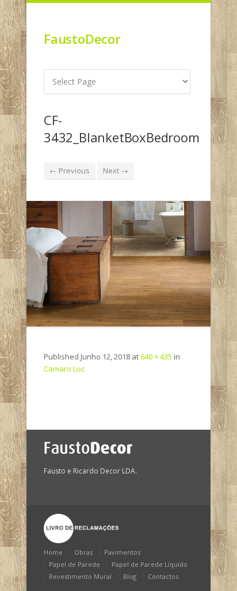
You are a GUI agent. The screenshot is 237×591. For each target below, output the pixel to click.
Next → (115, 170)
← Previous (69, 170)
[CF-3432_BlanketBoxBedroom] (118, 264)
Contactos (163, 576)
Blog (129, 576)
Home (53, 552)
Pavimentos (122, 552)
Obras (83, 552)
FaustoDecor (82, 38)
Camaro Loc (64, 368)
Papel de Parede (74, 564)
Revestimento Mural (80, 576)
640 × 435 (156, 356)
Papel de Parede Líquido (150, 564)
